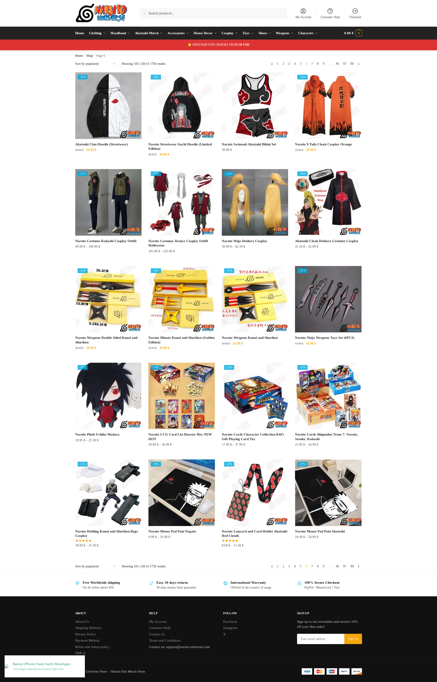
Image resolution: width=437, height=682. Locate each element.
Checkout (355, 17)
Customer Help (330, 17)
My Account (303, 17)
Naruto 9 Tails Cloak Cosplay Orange (323, 144)
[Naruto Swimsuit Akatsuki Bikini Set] (255, 105)
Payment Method (87, 640)
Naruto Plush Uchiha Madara (97, 434)
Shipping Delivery (88, 628)
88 (352, 63)
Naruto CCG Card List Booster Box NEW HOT (180, 437)
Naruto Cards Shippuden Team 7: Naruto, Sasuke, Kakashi (326, 437)
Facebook (230, 621)
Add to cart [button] (108, 357)
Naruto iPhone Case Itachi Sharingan (42, 664)
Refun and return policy (92, 647)
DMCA (80, 653)
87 (344, 63)
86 (337, 63)
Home (79, 55)
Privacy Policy (85, 634)
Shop (89, 55)
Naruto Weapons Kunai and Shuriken (250, 338)
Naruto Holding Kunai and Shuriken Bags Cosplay (106, 533)
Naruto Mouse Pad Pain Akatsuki (320, 531)
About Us (82, 621)
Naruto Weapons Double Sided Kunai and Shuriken (106, 340)
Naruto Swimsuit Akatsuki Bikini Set (249, 144)
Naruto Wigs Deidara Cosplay (244, 241)
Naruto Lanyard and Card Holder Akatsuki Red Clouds (254, 533)
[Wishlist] (134, 79)
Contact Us (157, 634)
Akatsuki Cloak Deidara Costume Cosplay (327, 241)
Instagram (230, 628)
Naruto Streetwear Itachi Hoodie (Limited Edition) (180, 146)
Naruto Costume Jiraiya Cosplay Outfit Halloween (178, 243)
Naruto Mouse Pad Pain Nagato (172, 531)
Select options (108, 163)
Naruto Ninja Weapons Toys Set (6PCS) (324, 338)
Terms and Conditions (165, 640)
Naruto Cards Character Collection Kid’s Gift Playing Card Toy (253, 437)
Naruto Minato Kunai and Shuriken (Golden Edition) (181, 340)
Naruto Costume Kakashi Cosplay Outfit (105, 241)
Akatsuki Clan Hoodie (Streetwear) (101, 144)
